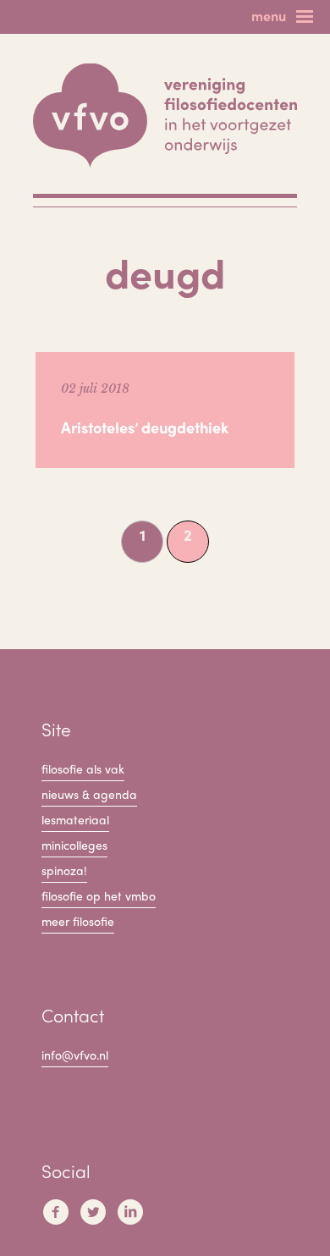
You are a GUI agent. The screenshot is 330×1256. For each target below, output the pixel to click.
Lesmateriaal (75, 819)
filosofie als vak (82, 768)
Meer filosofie (77, 920)
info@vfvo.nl (74, 1054)
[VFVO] (165, 116)
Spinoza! (64, 870)
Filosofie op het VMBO (98, 895)
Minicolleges (74, 844)
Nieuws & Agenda (89, 793)
